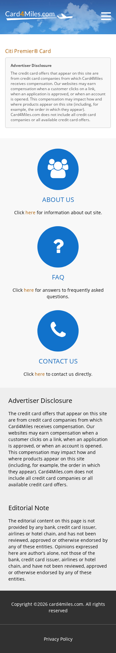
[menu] (106, 16)
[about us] (58, 169)
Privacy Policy (58, 639)
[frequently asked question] (58, 247)
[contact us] (58, 331)
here (30, 212)
